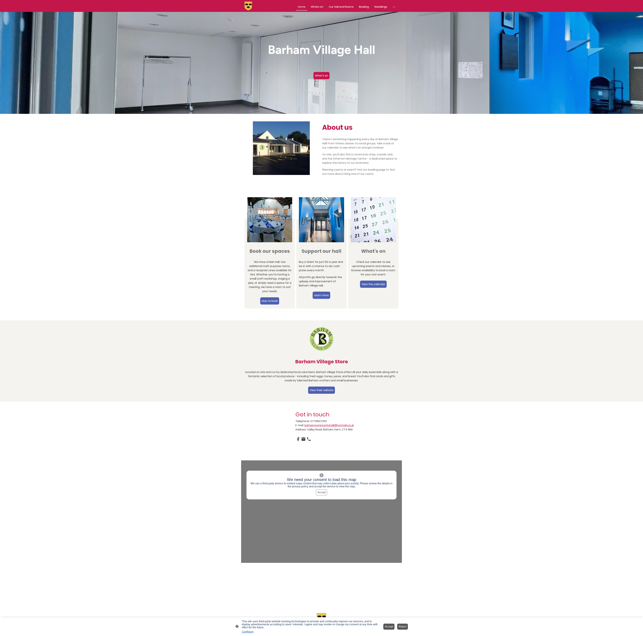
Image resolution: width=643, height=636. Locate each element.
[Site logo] (248, 6)
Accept (321, 492)
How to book (270, 301)
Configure (248, 631)
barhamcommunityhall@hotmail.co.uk (329, 425)
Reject (402, 626)
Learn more (321, 295)
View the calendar (373, 284)
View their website (321, 390)
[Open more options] (393, 7)
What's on (321, 76)
